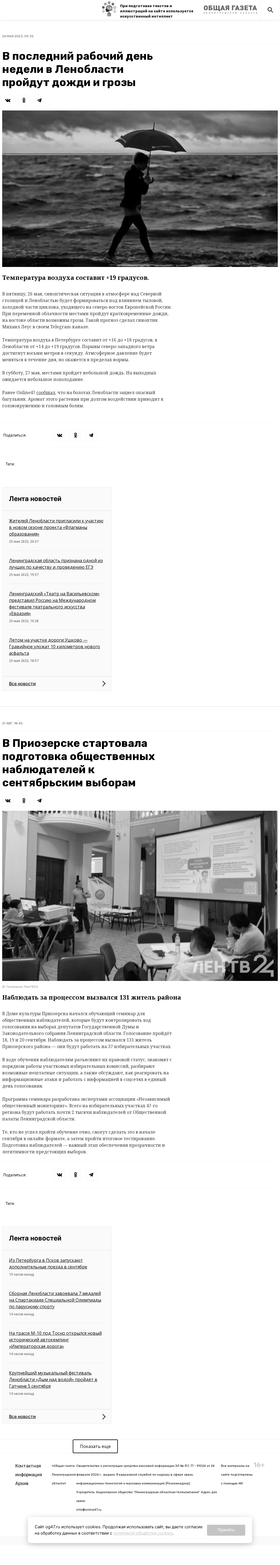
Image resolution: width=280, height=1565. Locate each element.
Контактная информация (28, 1470)
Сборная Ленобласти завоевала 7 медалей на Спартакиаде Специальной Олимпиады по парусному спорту (55, 1300)
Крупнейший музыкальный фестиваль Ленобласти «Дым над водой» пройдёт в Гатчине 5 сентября (53, 1379)
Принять (226, 1529)
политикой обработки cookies (143, 1533)
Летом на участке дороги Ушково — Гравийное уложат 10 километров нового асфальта (54, 646)
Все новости (22, 683)
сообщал (45, 392)
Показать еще (95, 1446)
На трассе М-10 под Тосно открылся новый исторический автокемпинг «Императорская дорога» (55, 1339)
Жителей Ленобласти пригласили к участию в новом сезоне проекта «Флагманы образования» (56, 527)
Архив (21, 1483)
